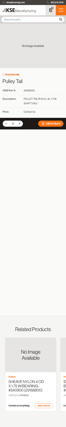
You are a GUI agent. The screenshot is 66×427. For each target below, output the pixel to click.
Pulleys (12, 376)
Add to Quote (53, 123)
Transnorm (12, 74)
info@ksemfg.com (15, 2)
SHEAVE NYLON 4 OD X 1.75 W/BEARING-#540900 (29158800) (26, 385)
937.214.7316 (57, 2)
